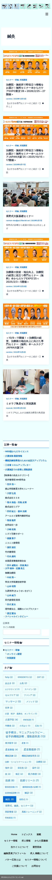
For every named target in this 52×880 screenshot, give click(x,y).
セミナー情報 (10, 840)
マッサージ (13, 701)
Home (14, 834)
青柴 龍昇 (11, 520)
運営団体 (37, 847)
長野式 (23, 799)
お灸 (23, 683)
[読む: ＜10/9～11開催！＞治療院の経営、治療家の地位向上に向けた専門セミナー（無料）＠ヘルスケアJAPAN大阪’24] (26, 315)
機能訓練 (11, 755)
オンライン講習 (14, 654)
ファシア (29, 695)
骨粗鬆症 (10, 817)
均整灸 (10, 725)
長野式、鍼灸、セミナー (19, 805)
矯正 (19, 774)
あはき (10, 683)
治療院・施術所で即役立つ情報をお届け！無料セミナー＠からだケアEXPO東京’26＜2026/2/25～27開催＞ (25, 89)
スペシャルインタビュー (16, 616)
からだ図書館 (41, 840)
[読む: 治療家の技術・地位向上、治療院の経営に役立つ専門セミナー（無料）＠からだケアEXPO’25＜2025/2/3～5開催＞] (26, 250)
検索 (45, 632)
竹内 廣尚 (11, 556)
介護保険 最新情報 (13, 456)
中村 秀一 (11, 577)
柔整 (25, 743)
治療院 (41, 761)
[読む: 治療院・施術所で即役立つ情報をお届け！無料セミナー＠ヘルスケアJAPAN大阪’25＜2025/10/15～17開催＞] (26, 128)
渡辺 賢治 (11, 613)
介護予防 (11, 719)
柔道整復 (11, 749)
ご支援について (19, 866)
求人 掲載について (39, 853)
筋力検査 (34, 774)
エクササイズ (12, 689)
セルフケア (12, 695)
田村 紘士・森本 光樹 (17, 511)
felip (9, 677)
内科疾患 (28, 719)
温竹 (36, 768)
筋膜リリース (29, 780)
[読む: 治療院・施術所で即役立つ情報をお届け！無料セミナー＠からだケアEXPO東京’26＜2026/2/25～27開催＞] (26, 62)
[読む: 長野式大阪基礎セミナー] (26, 194)
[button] (47, 14)
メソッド (32, 701)
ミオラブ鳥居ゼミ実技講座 (21, 403)
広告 (38, 726)
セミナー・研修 (12, 80)
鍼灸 (9, 799)
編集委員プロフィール (15, 853)
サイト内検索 (9, 627)
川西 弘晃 (11, 493)
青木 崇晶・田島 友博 (17, 502)
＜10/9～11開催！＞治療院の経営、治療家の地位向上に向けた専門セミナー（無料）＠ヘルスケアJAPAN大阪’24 (25, 342)
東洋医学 (11, 743)
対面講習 (23, 80)
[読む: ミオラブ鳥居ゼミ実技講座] (26, 381)
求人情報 (26, 840)
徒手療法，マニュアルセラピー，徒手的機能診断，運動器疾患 (25, 734)
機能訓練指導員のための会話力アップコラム (26, 460)
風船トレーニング (32, 811)
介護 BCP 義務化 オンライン (21, 713)
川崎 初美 (11, 529)
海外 (8, 768)
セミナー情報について (36, 859)
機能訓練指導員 (31, 755)
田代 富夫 (11, 604)
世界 (8, 707)
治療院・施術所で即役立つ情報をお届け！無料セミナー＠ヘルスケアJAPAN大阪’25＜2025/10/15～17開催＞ (25, 155)
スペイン (30, 689)
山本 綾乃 (11, 595)
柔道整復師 (32, 749)
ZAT (40, 677)
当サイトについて (19, 847)
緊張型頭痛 (11, 787)
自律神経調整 (12, 793)
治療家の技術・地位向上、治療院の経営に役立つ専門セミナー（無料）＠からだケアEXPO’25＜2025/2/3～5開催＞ (25, 276)
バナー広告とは (13, 859)
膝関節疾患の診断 (31, 787)
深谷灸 (22, 768)
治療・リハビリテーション (18, 762)
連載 (39, 834)
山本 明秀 (11, 586)
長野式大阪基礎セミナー (20, 215)
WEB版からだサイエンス (17, 451)
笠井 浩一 (11, 484)
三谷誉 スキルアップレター (18, 465)
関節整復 (11, 811)
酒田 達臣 (11, 547)
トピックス (26, 834)
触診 (29, 792)
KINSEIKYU (25, 677)
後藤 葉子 (11, 538)
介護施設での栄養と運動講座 (18, 469)
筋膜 (9, 780)
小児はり (25, 726)
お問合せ (35, 866)
